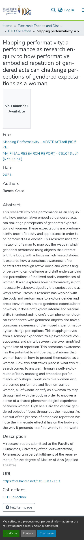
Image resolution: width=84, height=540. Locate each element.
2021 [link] (7, 174)
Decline (28, 533)
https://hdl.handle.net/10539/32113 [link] (31, 481)
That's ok (11, 533)
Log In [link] (69, 10)
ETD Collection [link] (19, 31)
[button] (25, 10)
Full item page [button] (20, 507)
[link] (42, 144)
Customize (47, 533)
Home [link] (7, 25)
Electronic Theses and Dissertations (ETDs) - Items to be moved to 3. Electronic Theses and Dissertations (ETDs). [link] (40, 25)
